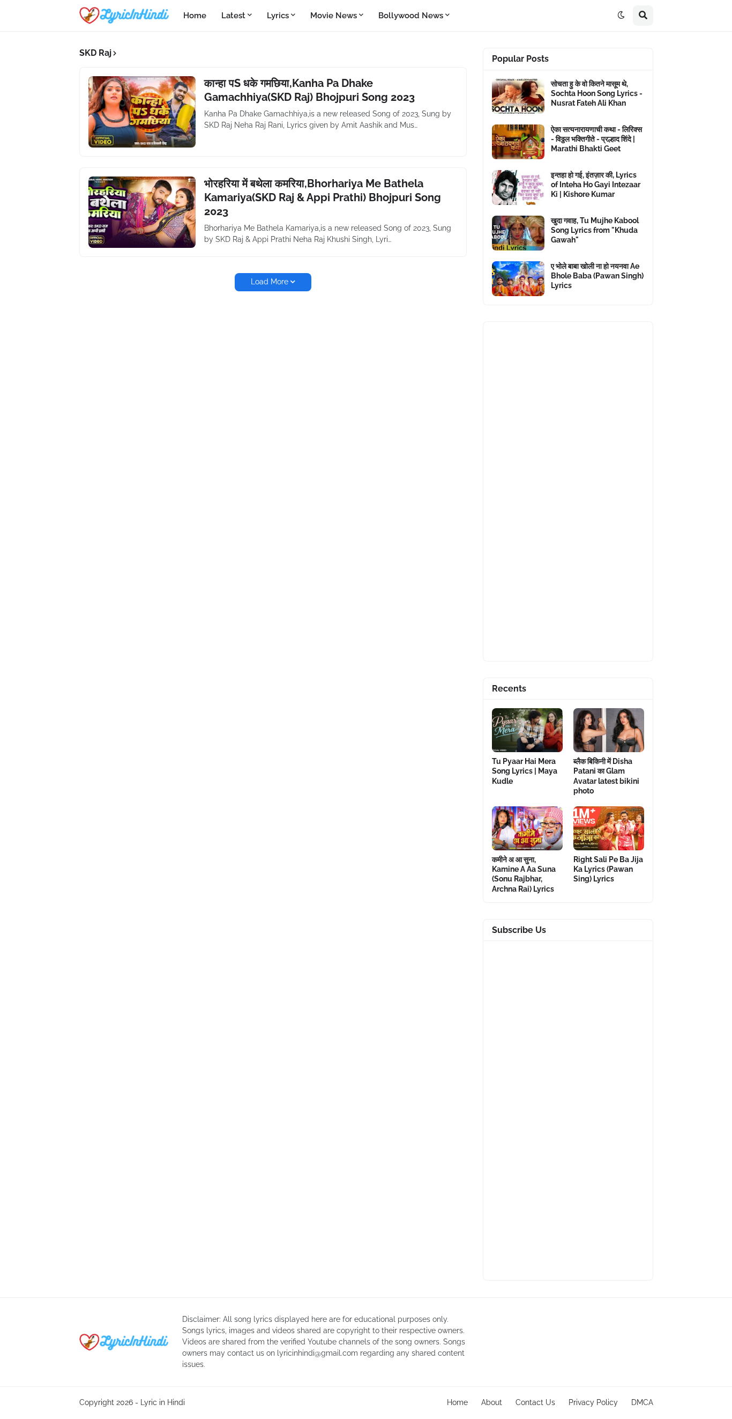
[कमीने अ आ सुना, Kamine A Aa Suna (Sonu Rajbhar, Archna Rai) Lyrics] (527, 828)
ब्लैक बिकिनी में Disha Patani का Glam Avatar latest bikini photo (606, 776)
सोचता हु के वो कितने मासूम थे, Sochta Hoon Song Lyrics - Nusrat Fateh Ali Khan (597, 93)
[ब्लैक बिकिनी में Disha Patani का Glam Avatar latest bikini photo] (608, 730)
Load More (269, 281)
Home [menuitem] (194, 15)
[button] (621, 15)
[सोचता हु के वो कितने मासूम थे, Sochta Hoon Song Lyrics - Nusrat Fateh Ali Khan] (518, 96)
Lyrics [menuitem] (278, 15)
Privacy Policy (593, 1402)
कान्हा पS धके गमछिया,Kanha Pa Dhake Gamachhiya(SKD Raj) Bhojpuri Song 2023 (309, 90)
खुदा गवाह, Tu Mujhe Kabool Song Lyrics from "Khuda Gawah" (595, 230)
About (491, 1402)
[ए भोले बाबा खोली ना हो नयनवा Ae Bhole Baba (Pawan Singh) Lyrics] (518, 278)
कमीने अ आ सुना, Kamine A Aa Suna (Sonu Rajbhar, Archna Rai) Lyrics (524, 874)
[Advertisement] (568, 491)
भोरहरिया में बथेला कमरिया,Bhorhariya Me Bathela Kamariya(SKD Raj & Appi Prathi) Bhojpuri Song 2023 (322, 197)
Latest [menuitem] (233, 15)
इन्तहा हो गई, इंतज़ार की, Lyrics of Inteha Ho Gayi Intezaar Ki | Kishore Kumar (595, 184)
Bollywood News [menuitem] (410, 15)
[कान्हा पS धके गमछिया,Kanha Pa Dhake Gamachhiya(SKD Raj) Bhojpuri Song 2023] (142, 112)
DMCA (642, 1402)
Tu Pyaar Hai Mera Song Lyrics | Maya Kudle (524, 771)
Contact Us (535, 1402)
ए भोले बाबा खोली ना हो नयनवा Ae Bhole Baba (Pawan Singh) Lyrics (597, 276)
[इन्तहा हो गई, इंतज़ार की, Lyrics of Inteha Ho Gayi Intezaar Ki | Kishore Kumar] (518, 187)
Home (457, 1402)
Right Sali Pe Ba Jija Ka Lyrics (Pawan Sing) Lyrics (608, 869)
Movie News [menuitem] (333, 15)
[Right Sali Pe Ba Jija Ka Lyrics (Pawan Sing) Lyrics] (608, 828)
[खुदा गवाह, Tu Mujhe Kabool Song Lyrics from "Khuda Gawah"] (518, 233)
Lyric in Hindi (162, 1402)
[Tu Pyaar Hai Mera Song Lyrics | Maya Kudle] (527, 730)
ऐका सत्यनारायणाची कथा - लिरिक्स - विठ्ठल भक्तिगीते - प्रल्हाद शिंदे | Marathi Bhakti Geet (596, 139)
